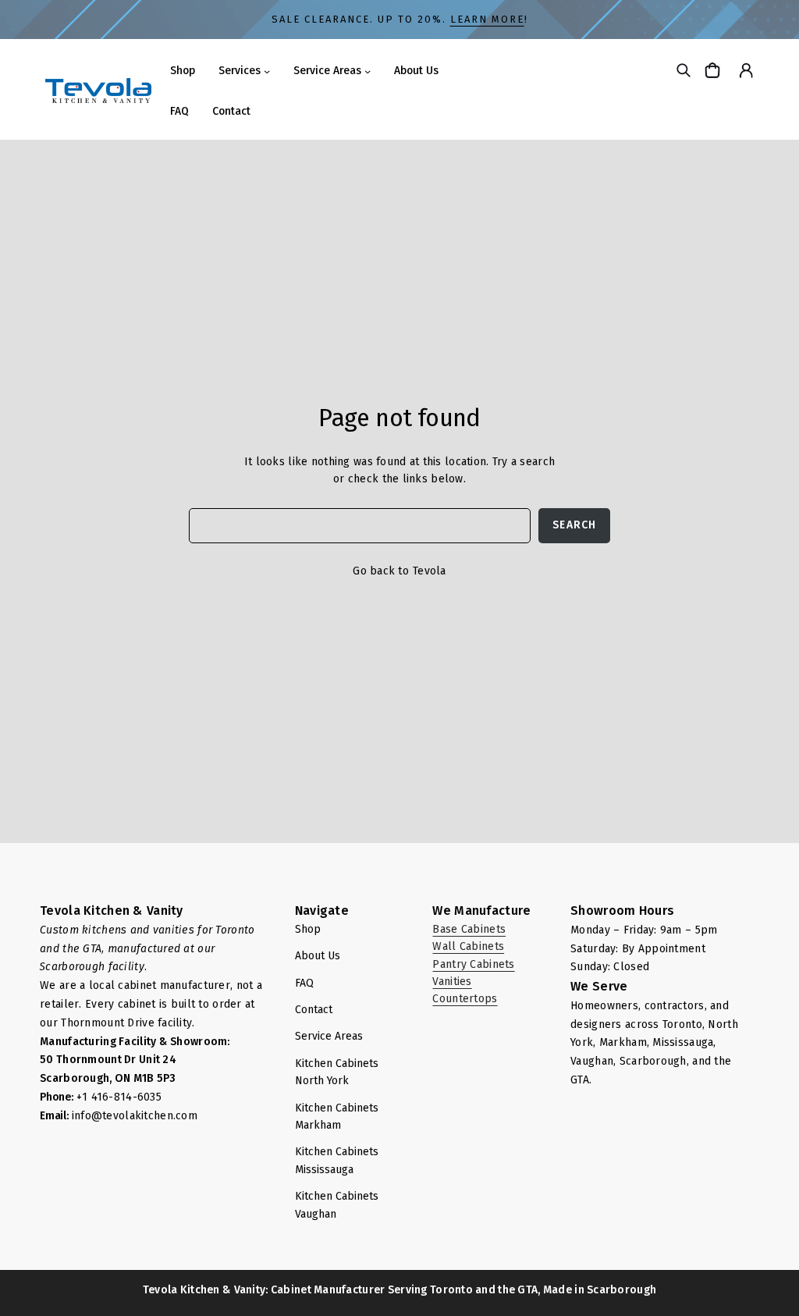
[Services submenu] (267, 71)
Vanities (451, 981)
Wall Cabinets (468, 946)
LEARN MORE (487, 19)
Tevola (429, 571)
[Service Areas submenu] (367, 71)
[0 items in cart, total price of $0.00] (714, 70)
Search (574, 525)
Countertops (464, 998)
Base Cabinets (469, 929)
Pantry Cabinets (473, 964)
